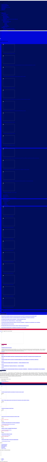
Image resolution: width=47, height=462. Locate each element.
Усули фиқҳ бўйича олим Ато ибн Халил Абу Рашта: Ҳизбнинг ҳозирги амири (16, 169)
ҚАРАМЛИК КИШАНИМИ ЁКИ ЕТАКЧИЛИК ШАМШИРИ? (10, 422)
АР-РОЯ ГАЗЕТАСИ (4, 4)
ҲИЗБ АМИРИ (3, 198)
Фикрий (5, 24)
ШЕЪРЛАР (3, 9)
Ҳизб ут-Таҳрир (5, 194)
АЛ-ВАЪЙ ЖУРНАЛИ (4, 5)
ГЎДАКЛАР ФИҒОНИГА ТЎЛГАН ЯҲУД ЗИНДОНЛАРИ (9, 439)
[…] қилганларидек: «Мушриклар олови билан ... (8, 424)
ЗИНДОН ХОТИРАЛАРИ (4, 33)
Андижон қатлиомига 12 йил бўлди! (7, 408)
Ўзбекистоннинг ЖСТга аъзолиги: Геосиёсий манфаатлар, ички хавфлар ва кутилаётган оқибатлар (17, 317)
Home (2, 460)
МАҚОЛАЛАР (3, 8)
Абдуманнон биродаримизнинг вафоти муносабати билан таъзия (14, 110)
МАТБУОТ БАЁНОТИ (6, 17)
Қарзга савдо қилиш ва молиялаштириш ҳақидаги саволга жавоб (14, 76)
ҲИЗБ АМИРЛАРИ (6, 16)
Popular (2, 382)
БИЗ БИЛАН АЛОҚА (4, 312)
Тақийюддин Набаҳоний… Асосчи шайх (9, 192)
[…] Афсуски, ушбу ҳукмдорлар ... (6, 435)
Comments (3, 384)
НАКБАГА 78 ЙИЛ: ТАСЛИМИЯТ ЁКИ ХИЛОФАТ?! (9, 428)
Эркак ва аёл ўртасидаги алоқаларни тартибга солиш (10, 416)
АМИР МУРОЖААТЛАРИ (7, 21)
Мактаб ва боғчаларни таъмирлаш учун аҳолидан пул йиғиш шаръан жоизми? (16, 99)
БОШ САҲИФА (3, 42)
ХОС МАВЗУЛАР (4, 6)
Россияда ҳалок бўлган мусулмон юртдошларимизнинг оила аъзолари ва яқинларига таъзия (19, 64)
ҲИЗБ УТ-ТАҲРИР (4, 15)
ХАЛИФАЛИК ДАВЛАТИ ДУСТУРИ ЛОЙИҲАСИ (10, 19)
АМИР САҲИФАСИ (6, 20)
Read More (2, 351)
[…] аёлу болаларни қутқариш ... (5, 441)
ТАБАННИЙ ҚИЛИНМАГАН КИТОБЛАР (9, 29)
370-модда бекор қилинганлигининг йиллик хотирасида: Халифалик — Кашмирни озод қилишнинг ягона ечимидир (20, 322)
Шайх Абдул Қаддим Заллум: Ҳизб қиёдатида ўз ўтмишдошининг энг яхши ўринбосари (18, 180)
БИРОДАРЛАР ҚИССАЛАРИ (5, 7)
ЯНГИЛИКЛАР (3, 13)
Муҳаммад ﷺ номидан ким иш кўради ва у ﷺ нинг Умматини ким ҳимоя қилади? (15, 325)
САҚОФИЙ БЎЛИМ (4, 206)
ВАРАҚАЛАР (5, 18)
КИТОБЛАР (3, 27)
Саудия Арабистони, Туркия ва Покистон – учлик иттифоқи (11, 320)
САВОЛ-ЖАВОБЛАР (6, 22)
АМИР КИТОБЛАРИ (6, 26)
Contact (2, 458)
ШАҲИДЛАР (3, 36)
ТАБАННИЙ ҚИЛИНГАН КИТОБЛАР (8, 28)
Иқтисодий (6, 25)
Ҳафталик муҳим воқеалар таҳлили (9, 53)
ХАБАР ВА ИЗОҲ (5, 14)
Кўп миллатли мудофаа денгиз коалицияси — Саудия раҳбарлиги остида (13, 319)
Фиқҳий (5, 23)
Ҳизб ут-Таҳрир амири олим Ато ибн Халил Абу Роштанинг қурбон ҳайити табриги (15, 400)
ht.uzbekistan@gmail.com (4, 381)
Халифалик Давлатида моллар (8, 227)
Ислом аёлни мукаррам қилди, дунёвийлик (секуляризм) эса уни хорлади (13, 327)
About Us (2, 459)
